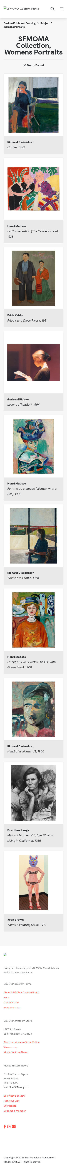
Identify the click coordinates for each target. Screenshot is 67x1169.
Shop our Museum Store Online (21, 1042)
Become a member (15, 1111)
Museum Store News (16, 1052)
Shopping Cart (12, 1008)
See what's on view (14, 1096)
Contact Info (11, 1003)
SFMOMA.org (16, 1087)
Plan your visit (11, 1101)
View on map (11, 1047)
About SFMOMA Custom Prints (21, 993)
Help (6, 998)
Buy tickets (10, 1106)
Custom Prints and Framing (20, 23)
